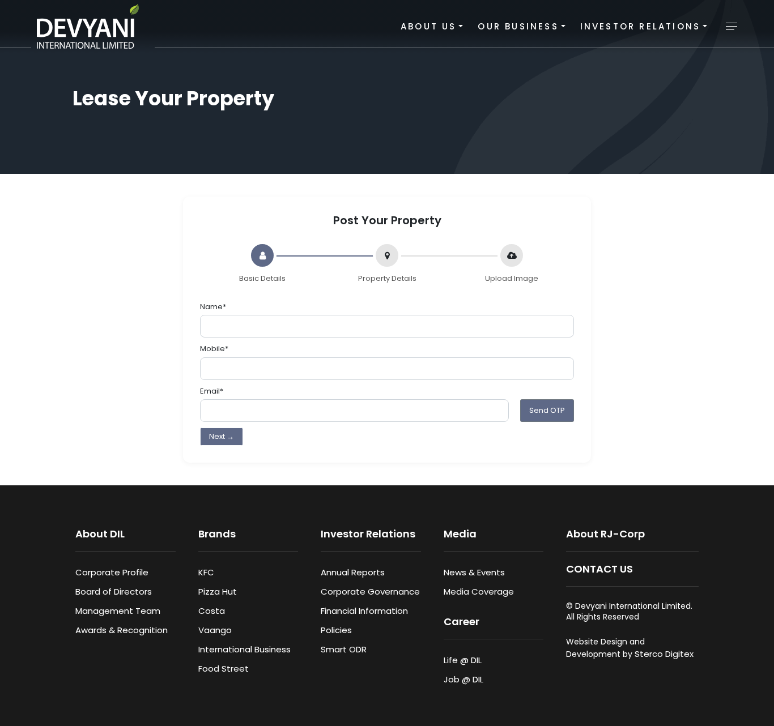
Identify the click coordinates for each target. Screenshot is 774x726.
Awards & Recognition (121, 630)
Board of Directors (113, 591)
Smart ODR (344, 649)
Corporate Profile (111, 572)
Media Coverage (479, 591)
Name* (213, 306)
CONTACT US (599, 569)
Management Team (117, 611)
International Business (244, 649)
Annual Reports (353, 572)
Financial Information (364, 611)
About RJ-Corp (605, 534)
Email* (211, 391)
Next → (221, 436)
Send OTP (547, 410)
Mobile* (214, 348)
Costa (211, 611)
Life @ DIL (463, 660)
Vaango (215, 630)
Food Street (223, 668)
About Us (429, 26)
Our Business (518, 26)
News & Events (474, 572)
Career (461, 621)
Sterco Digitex (664, 654)
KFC (206, 572)
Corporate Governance (370, 591)
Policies (336, 630)
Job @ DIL (463, 679)
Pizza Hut (217, 591)
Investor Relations (640, 26)
